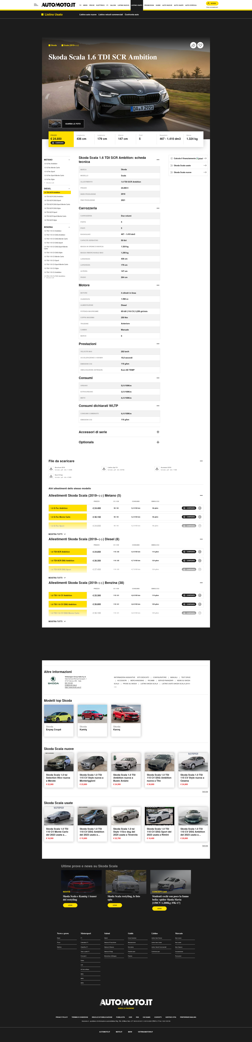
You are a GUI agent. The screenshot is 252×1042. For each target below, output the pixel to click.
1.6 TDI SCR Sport (50, 212)
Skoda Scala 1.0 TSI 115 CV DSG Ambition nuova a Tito (159, 777)
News (58, 938)
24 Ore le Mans (85, 969)
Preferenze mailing (188, 1017)
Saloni (107, 933)
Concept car (159, 891)
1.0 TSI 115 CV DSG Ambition (54, 276)
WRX (82, 983)
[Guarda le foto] (55, 124)
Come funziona (132, 938)
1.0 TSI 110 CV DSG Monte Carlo (56, 239)
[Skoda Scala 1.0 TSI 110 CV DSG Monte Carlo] (199, 613)
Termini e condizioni (80, 1017)
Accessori (122, 680)
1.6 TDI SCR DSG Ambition (53, 196)
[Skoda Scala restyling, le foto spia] (126, 882)
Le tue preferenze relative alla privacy (41, 1040)
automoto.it (104, 1032)
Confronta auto (132, 14)
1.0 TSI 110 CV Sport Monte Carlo (56, 264)
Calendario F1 (84, 942)
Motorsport (86, 933)
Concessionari (179, 951)
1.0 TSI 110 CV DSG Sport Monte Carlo (56, 248)
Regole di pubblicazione (102, 1017)
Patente (130, 956)
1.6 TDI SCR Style (50, 220)
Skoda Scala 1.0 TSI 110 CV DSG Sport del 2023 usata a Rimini (159, 831)
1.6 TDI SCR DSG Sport (52, 200)
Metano (48, 159)
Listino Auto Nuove (157, 938)
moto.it (119, 1032)
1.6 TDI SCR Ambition (52, 192)
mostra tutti (55, 534)
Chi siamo (146, 1017)
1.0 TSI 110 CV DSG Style (53, 252)
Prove (58, 942)
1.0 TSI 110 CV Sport (51, 260)
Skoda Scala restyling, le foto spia (124, 897)
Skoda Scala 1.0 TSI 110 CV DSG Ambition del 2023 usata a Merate (92, 833)
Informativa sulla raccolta (11, 1040)
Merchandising (137, 680)
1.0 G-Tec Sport (49, 171)
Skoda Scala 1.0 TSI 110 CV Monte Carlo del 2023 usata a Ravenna (57, 833)
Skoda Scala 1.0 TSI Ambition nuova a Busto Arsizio (124, 777)
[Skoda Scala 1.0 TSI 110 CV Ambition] (199, 595)
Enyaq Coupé (53, 728)
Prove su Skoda (130, 683)
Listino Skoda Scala (149, 683)
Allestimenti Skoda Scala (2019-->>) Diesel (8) (84, 539)
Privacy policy (62, 1017)
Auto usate (178, 942)
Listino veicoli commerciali (110, 14)
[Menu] (36, 4)
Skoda (54, 45)
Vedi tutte (205, 792)
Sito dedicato (143, 677)
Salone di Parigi (108, 951)
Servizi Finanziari (166, 680)
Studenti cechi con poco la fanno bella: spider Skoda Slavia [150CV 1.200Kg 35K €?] (170, 899)
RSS (137, 1017)
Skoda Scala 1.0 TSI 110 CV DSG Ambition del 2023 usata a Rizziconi (192, 833)
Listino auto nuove (87, 14)
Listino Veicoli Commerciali (159, 947)
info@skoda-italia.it (71, 685)
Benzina (48, 227)
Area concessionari (212, 7)
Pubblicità (120, 1017)
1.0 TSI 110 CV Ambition (52, 231)
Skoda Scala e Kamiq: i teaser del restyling (80, 897)
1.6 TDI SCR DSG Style (52, 208)
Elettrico (59, 947)
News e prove (63, 933)
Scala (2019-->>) (71, 45)
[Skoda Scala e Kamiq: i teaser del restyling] (81, 882)
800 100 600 (69, 683)
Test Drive (185, 677)
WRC (82, 978)
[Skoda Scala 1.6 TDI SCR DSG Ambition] (199, 560)
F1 (81, 938)
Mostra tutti (50, 183)
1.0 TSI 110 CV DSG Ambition (54, 235)
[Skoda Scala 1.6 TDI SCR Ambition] (199, 551)
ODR (130, 1017)
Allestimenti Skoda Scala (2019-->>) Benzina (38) (86, 582)
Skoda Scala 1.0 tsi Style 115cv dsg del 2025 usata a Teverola (125, 831)
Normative (131, 947)
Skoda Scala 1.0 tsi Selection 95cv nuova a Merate (58, 777)
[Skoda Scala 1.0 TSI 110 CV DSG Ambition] (199, 604)
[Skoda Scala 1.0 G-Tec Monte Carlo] (199, 516)
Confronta (59, 143)
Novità (66, 891)
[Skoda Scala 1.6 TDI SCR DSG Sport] (199, 569)
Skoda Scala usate (182, 165)
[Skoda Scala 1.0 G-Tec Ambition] (199, 508)
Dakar (82, 960)
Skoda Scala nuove (182, 172)
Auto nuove (178, 938)
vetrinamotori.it (145, 1032)
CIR (82, 965)
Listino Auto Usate (157, 942)
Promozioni (178, 956)
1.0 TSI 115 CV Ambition (52, 272)
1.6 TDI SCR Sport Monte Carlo (55, 216)
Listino (155, 933)
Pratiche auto (131, 951)
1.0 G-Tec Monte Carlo (52, 167)
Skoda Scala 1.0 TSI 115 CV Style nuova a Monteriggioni (91, 777)
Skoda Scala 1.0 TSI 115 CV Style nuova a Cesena (192, 777)
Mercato (179, 933)
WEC (82, 974)
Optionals (86, 442)
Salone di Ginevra (109, 947)
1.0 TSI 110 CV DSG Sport (53, 243)
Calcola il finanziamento (185, 158)
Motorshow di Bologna (110, 956)
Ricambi (151, 680)
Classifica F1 (84, 947)
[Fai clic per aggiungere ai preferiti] (200, 45)
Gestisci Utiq (171, 1017)
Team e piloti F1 (85, 951)
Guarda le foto (73, 123)
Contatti (158, 1017)
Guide (130, 933)
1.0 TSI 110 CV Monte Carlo (54, 256)
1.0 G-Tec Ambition (50, 163)
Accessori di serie (93, 431)
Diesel (47, 188)
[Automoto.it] (58, 5)
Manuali (174, 677)
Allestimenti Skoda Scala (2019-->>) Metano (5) (85, 495)
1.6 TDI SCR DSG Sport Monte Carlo (57, 204)
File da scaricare (61, 461)
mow (130, 1032)
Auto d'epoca (178, 947)
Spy (110, 891)
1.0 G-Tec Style (49, 179)
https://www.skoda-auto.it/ (73, 687)
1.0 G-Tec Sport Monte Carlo (54, 175)
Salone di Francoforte (110, 942)
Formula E (83, 956)
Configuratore (160, 677)
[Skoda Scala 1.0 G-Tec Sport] (199, 525)
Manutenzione (132, 942)
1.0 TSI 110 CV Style (51, 268)
